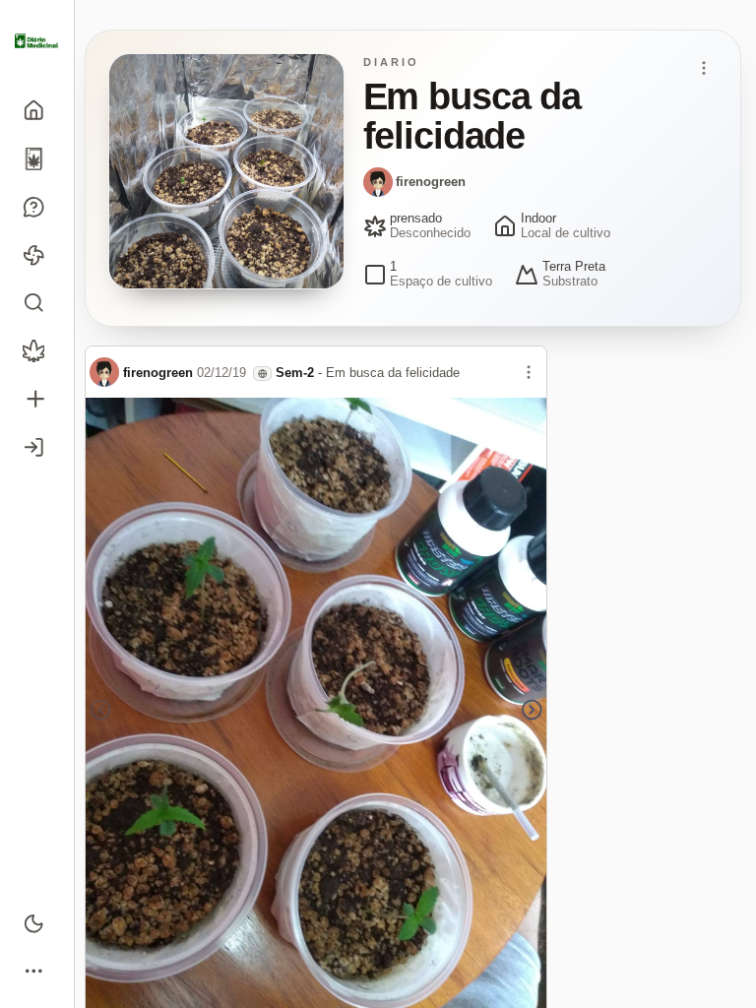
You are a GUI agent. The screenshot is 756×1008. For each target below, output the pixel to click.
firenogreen (431, 181)
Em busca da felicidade (393, 372)
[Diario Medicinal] (37, 41)
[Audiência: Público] (262, 373)
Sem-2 (295, 372)
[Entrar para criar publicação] (37, 399)
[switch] (37, 923)
